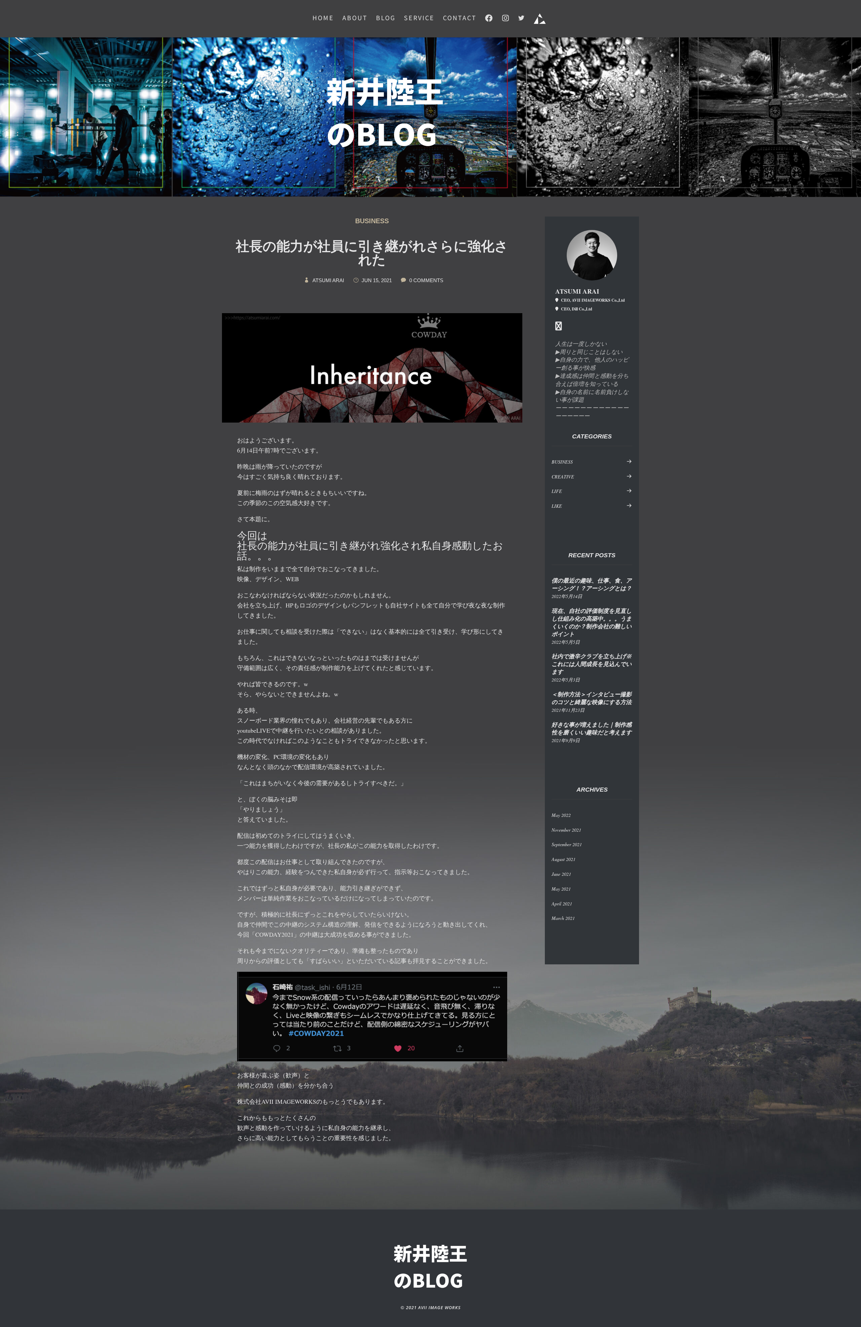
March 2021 (563, 918)
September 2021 (567, 844)
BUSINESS (372, 221)
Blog (386, 18)
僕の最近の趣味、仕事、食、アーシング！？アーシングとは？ (592, 584)
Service (419, 18)
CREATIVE (563, 476)
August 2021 (563, 859)
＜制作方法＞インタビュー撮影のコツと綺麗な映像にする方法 (592, 698)
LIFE (557, 491)
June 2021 (561, 874)
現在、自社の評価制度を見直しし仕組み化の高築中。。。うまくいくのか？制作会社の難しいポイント (592, 622)
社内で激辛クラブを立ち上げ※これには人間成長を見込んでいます (592, 664)
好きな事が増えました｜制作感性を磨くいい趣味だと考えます (592, 729)
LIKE (557, 506)
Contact (460, 18)
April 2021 (562, 903)
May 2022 (561, 815)
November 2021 (566, 830)
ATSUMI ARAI (328, 280)
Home (323, 18)
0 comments (426, 280)
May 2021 (561, 889)
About (355, 18)
